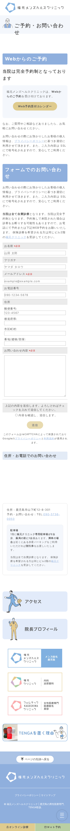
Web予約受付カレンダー (35, 106)
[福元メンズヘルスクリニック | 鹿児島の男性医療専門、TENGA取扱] (34, 8)
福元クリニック (16, 237)
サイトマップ (48, 795)
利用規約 (49, 438)
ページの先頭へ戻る (37, 759)
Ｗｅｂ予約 (54, 827)
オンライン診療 (19, 827)
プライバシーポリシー (29, 141)
